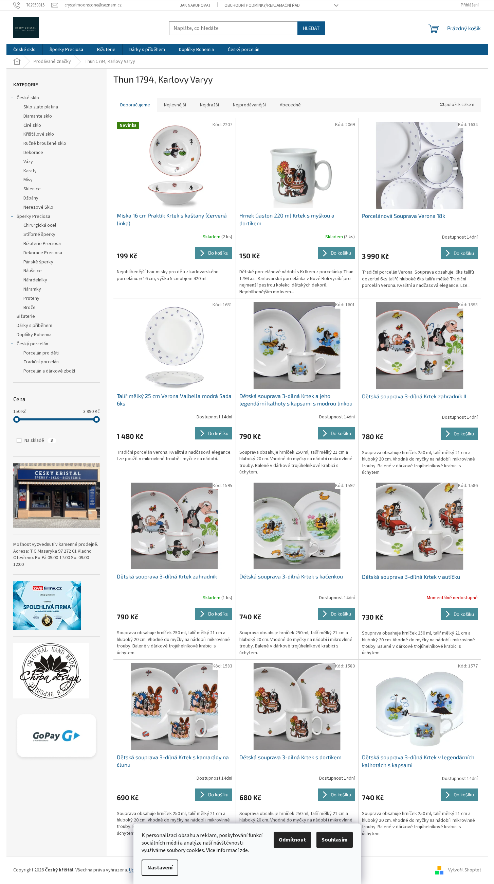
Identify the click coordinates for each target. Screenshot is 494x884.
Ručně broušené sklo (44, 143)
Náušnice (32, 270)
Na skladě (38, 440)
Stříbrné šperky (39, 234)
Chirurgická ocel (39, 225)
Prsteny (31, 298)
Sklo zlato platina (40, 107)
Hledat (311, 28)
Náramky (32, 289)
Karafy (30, 171)
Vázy (28, 161)
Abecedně (290, 105)
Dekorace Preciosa (42, 252)
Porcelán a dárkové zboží (49, 371)
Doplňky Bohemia (34, 334)
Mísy (28, 179)
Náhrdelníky (35, 280)
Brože (29, 307)
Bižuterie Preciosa (42, 243)
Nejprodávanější (249, 105)
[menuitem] (24, 49)
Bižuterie (26, 316)
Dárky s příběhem (34, 325)
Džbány (30, 198)
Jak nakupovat (195, 5)
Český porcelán (32, 344)
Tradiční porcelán (41, 362)
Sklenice (32, 189)
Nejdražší (209, 105)
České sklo (28, 97)
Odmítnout (292, 840)
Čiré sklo (32, 125)
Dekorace (33, 152)
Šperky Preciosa (33, 216)
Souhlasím (335, 840)
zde (244, 850)
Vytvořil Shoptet (464, 870)
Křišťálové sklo (38, 134)
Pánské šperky (38, 262)
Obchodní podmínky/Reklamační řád (262, 5)
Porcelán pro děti (41, 353)
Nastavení (159, 867)
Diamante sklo (37, 116)
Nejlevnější (175, 105)
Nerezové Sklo (38, 207)
